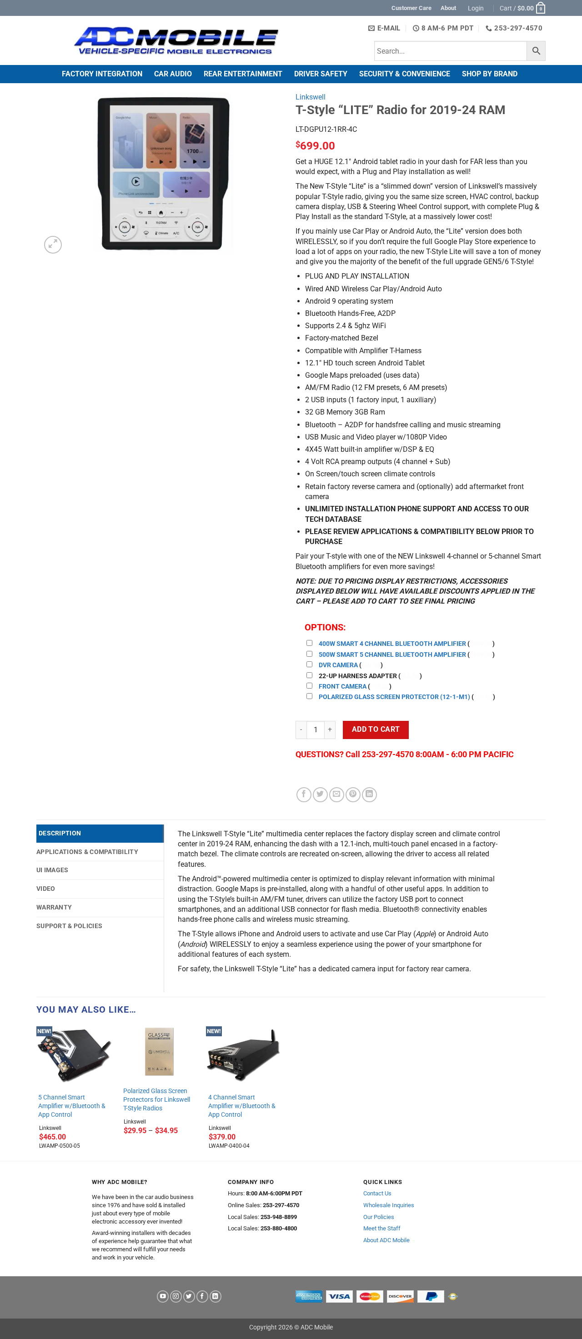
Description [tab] (60, 833)
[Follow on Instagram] (176, 1296)
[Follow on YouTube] (163, 1296)
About (448, 8)
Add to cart (376, 729)
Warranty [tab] (54, 907)
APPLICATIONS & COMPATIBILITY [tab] (87, 851)
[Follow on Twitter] (189, 1296)
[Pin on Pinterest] (353, 794)
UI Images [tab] (52, 870)
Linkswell (311, 97)
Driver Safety (320, 74)
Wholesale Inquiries (388, 1205)
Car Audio (173, 74)
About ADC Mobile (386, 1240)
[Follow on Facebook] (202, 1296)
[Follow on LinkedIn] (215, 1296)
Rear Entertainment (243, 74)
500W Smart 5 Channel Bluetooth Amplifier (392, 655)
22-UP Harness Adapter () (370, 676)
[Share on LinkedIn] (369, 794)
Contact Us (377, 1193)
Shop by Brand (489, 74)
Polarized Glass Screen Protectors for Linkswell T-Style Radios (156, 1099)
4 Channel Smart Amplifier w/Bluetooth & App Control (242, 1106)
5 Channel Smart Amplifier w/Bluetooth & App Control (71, 1106)
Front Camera (342, 686)
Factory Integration (102, 74)
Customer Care (411, 8)
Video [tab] (45, 888)
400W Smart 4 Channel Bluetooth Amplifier (392, 644)
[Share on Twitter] (320, 794)
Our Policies (378, 1217)
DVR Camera (338, 665)
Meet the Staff (382, 1228)
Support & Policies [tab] (69, 925)
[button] (477, 8)
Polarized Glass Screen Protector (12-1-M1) (394, 697)
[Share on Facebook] (303, 794)
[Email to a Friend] (336, 794)
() (407, 644)
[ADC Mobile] (176, 40)
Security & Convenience (404, 74)
